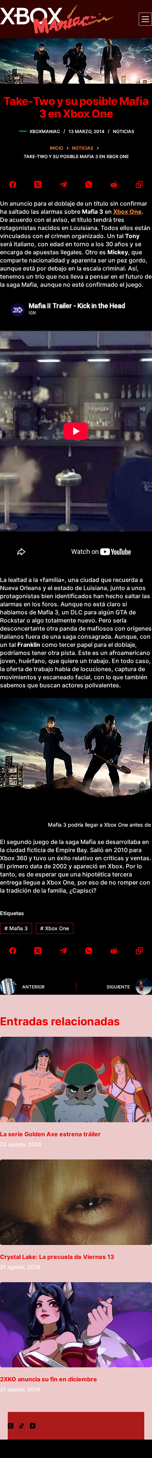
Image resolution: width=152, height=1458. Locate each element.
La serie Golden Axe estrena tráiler (50, 1134)
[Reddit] (114, 184)
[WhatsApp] (88, 184)
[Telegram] (63, 184)
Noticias (123, 131)
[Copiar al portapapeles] (139, 184)
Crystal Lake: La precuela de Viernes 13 (57, 1256)
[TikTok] (21, 1426)
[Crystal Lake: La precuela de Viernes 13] (76, 1202)
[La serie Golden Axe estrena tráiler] (76, 1079)
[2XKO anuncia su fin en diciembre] (76, 1325)
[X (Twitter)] (38, 184)
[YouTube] (32, 1426)
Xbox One (54, 928)
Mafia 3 (16, 928)
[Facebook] (12, 184)
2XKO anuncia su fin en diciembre (48, 1379)
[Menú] (145, 19)
